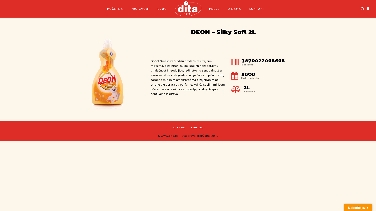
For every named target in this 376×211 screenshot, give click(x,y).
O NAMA (234, 8)
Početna (115, 8)
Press (214, 8)
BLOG (162, 8)
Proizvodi (140, 8)
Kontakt (257, 8)
